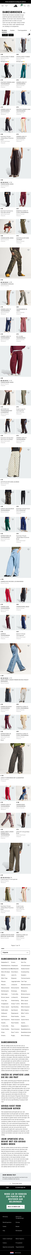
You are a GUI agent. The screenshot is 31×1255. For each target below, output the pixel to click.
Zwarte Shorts (25, 1019)
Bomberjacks (5, 991)
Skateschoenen (25, 968)
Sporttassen (14, 1010)
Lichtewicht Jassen (14, 997)
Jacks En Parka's (13, 975)
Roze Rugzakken (14, 1026)
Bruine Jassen (5, 997)
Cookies (5, 1242)
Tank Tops (24, 981)
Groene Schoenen (14, 962)
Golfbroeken (4, 1010)
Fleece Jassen (5, 1007)
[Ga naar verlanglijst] (6, 6)
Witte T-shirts (25, 1013)
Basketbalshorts (5, 965)
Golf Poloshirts (5, 1019)
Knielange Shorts (14, 991)
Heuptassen (14, 965)
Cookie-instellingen (7, 1238)
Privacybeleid (19, 1242)
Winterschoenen (25, 994)
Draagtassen (4, 1003)
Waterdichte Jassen (24, 988)
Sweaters (23, 975)
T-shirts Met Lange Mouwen (15, 994)
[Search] (25, 6)
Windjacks (24, 991)
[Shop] (15, 6)
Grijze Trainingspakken (6, 1032)
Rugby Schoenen (14, 1036)
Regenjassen (14, 1013)
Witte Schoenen (25, 1007)
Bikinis (3, 975)
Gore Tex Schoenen (23, 962)
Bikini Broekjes (5, 972)
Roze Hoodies (15, 1023)
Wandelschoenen (26, 984)
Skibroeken (4, 994)
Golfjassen (4, 1013)
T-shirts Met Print (4, 1026)
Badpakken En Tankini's (5, 962)
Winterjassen (24, 997)
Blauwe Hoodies (3, 981)
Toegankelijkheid (20, 1247)
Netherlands (18, 1252)
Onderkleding (15, 1000)
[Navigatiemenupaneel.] (2, 6)
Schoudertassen (25, 965)
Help (4, 1230)
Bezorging (5, 1216)
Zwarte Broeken (23, 1016)
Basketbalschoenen (6, 968)
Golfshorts (4, 1016)
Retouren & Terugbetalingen (20, 1217)
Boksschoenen (5, 988)
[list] (15, 30)
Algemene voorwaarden (8, 1247)
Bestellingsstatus (7, 1222)
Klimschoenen (15, 988)
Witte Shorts (24, 1003)
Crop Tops (4, 1000)
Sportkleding (14, 1007)
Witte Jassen (24, 1000)
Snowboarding (25, 972)
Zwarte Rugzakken (24, 1023)
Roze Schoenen (15, 1029)
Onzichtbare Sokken (14, 972)
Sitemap (18, 1222)
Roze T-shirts (15, 1032)
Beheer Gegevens (20, 1238)
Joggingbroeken (15, 981)
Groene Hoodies (3, 1036)
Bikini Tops (4, 978)
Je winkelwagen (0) (20, 1187)
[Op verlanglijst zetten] (13, 40)
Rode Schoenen (15, 1019)
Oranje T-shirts (15, 1003)
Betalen (17, 1226)
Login (7, 1187)
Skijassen (14, 978)
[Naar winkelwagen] (28, 6)
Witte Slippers (25, 1010)
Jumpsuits (14, 984)
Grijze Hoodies (5, 1029)
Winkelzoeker (19, 1230)
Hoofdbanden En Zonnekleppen (15, 969)
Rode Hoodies (15, 1016)
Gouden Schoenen (4, 1023)
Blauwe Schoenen (4, 985)
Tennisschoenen (25, 978)
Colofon (4, 1226)
